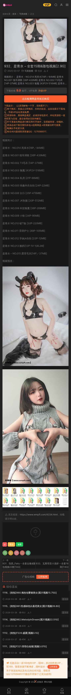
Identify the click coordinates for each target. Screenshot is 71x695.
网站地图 (48, 682)
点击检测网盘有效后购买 (35, 98)
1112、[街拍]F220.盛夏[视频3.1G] (20, 632)
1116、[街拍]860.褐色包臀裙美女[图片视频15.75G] (29, 592)
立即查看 (53, 666)
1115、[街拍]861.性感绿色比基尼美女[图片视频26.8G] (31, 606)
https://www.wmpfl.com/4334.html (39, 514)
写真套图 (29, 70)
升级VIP (42, 91)
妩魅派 (40, 682)
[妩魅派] (7, 5)
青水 (11, 544)
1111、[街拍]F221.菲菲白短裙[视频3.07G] (24, 646)
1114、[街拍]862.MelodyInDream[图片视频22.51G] (30, 619)
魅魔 (19, 544)
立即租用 (42, 576)
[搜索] (55, 4)
